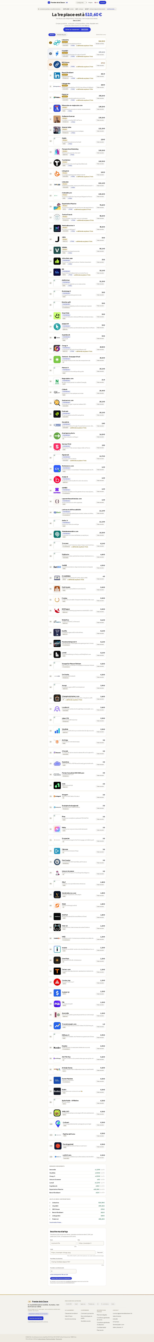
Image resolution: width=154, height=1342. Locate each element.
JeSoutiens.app (67, 258)
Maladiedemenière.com (70, 531)
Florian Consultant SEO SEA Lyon (73, 773)
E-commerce (66, 307)
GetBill (64, 565)
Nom (51, 1240)
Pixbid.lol (65, 94)
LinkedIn (115, 1319)
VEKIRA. (64, 247)
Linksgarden (66, 83)
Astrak (64, 685)
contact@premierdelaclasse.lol (122, 1313)
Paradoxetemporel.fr (69, 642)
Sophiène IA (66, 335)
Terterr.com (66, 969)
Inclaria (64, 947)
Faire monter (100, 54)
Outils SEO (65, 45)
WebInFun (65, 620)
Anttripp (65, 740)
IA (63, 362)
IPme (63, 816)
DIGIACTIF (65, 324)
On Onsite (65, 674)
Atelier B (65, 477)
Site (79, 1240)
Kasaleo (64, 1046)
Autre (64, 209)
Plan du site (100, 1330)
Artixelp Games (67, 1068)
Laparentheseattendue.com (72, 498)
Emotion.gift (66, 302)
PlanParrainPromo (69, 1134)
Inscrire (102, 2)
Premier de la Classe (58, 2)
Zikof (64, 882)
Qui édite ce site (86, 1321)
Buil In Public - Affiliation (70, 1100)
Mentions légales (102, 1315)
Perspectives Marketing (70, 149)
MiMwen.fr (65, 1035)
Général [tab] (52, 34)
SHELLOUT (65, 1111)
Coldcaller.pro (67, 193)
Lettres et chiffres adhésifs (71, 509)
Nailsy (64, 827)
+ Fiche (73, 45)
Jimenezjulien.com (118, 1324)
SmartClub (65, 313)
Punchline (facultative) (56, 1258)
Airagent (65, 795)
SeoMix (64, 631)
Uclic (63, 784)
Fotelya (64, 598)
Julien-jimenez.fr (118, 1327)
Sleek (64, 904)
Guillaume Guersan (68, 116)
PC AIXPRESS (66, 576)
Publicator (65, 554)
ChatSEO (65, 51)
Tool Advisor (66, 160)
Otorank (65, 751)
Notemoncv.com (68, 466)
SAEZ (63, 937)
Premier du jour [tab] (61, 34)
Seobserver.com (67, 400)
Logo (51, 1249)
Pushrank (65, 411)
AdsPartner (66, 280)
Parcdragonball (68, 1144)
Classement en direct (71, 1313)
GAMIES (64, 488)
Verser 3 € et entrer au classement (61, 1278)
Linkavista (65, 40)
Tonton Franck (67, 214)
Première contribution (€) (57, 1268)
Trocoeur (65, 543)
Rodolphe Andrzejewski (70, 805)
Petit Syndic (66, 587)
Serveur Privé (66, 444)
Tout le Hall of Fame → (55, 1222)
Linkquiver (65, 171)
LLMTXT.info (67, 1155)
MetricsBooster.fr (68, 225)
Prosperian (66, 838)
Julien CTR (65, 718)
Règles (90, 2)
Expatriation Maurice (69, 203)
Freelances (65, 78)
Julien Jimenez (117, 1316)
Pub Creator (66, 860)
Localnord (65, 707)
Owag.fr (65, 345)
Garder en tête (100, 43)
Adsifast (65, 915)
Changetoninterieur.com (70, 696)
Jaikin (64, 237)
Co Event (66, 1122)
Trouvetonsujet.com (69, 1024)
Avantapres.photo (68, 433)
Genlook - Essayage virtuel (71, 356)
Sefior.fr (65, 520)
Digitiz (64, 138)
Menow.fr (65, 367)
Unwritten (65, 958)
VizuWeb (65, 729)
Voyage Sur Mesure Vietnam (71, 663)
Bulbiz (64, 1089)
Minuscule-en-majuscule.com (72, 105)
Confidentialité (101, 1327)
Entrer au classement (77, 29)
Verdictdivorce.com (69, 893)
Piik (63, 1002)
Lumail (64, 653)
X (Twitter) (116, 1322)
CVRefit (64, 389)
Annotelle (65, 1013)
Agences (65, 154)
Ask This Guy (66, 1057)
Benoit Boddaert (67, 72)
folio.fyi (64, 926)
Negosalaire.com (67, 378)
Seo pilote (65, 422)
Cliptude (65, 849)
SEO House (65, 62)
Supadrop (65, 762)
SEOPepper (66, 609)
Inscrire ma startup (35, 1318)
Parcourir (100, 1252)
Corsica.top (66, 980)
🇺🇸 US (96, 2)
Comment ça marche (87, 1313)
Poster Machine (67, 1079)
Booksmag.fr (66, 291)
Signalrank (65, 455)
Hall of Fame (68, 1316)
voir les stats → (111, 9)
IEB (63, 269)
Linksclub (65, 182)
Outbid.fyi (65, 992)
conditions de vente (71, 1281)
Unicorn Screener (68, 871)
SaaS (64, 110)
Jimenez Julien (66, 127)
